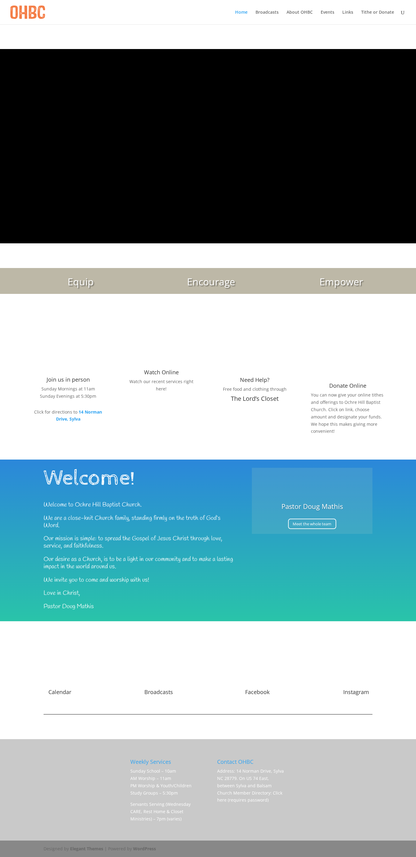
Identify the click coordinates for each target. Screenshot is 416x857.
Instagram (356, 692)
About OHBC (300, 12)
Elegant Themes (86, 849)
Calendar (59, 692)
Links (347, 12)
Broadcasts (267, 12)
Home (241, 12)
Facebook (257, 692)
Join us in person (68, 379)
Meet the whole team (312, 524)
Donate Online (347, 385)
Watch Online (161, 372)
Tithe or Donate (377, 12)
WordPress (144, 849)
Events (327, 12)
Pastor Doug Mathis (312, 506)
